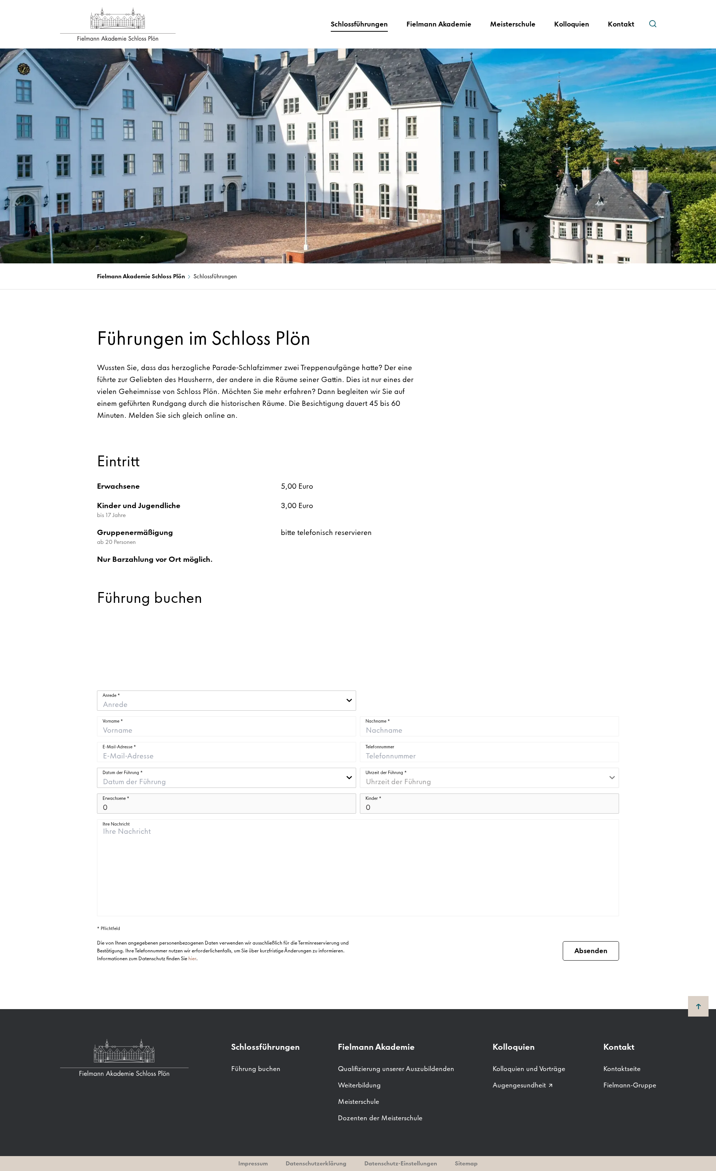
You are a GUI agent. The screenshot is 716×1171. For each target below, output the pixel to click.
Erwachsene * (116, 798)
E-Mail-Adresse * (119, 746)
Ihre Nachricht (116, 824)
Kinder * (373, 798)
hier (192, 958)
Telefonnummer (379, 746)
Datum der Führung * (123, 772)
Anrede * (111, 695)
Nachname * (377, 721)
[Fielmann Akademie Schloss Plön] (134, 24)
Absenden (590, 950)
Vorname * (113, 721)
